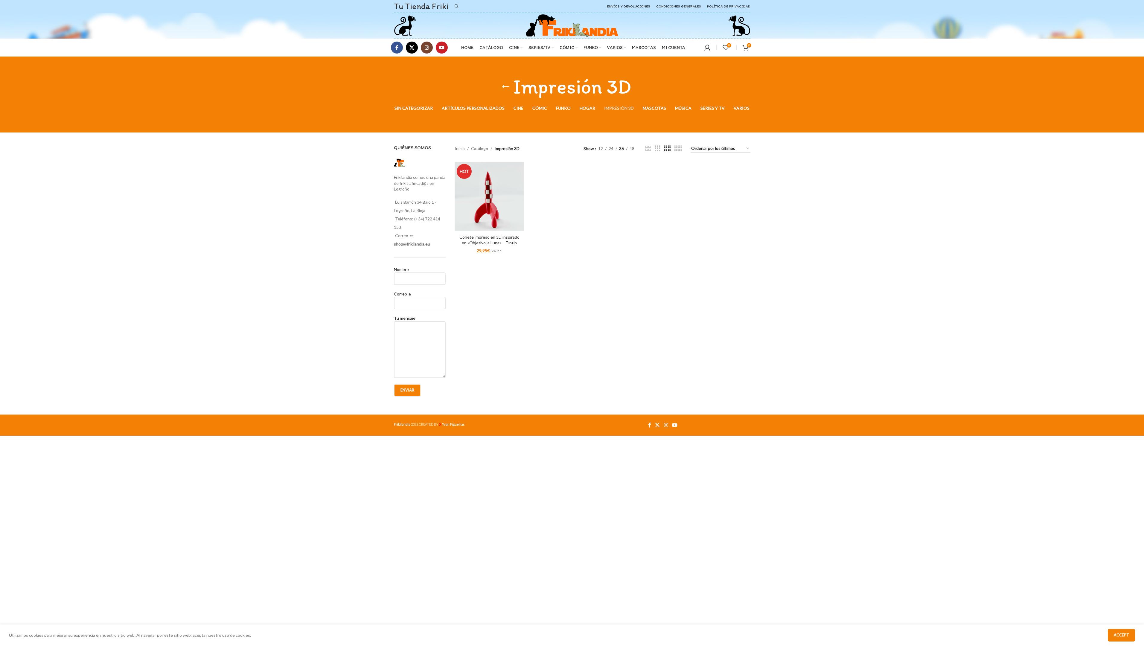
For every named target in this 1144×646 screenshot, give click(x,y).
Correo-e (402, 293)
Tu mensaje (404, 318)
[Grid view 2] (648, 148)
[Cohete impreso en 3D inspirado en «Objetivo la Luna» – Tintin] (489, 196)
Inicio (460, 148)
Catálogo (479, 148)
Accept (1121, 635)
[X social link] (412, 48)
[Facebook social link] (397, 48)
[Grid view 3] (657, 148)
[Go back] (505, 87)
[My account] (707, 48)
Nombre (401, 269)
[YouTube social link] (442, 48)
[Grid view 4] (667, 148)
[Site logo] (405, 25)
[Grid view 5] (678, 148)
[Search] (457, 6)
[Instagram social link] (427, 48)
